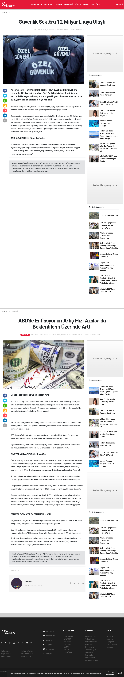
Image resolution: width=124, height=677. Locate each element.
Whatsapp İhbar (27, 654)
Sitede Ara (110, 636)
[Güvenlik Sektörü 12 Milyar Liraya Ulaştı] (43, 60)
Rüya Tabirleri (112, 644)
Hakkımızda (5, 651)
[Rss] (23, 643)
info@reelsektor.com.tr (34, 585)
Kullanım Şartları (27, 651)
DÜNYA (78, 4)
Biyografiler (111, 642)
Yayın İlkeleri (5, 654)
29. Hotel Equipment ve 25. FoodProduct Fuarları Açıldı (108, 225)
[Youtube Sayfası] (15, 643)
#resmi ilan (15, 571)
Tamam (111, 675)
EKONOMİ (48, 4)
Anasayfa (5, 12)
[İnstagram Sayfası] (10, 643)
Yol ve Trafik (90, 639)
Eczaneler (89, 644)
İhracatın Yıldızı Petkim (109, 215)
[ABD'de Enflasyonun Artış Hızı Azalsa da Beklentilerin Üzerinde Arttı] (43, 364)
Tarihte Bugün (90, 650)
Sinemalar (89, 652)
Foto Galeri (50, 631)
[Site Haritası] (28, 643)
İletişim (49, 654)
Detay (111, 672)
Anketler (110, 639)
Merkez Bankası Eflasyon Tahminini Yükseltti (107, 123)
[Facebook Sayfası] (2, 643)
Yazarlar (49, 640)
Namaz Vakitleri (91, 642)
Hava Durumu (90, 636)
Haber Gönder (26, 656)
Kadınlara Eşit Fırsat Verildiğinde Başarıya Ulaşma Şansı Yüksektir (109, 245)
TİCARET (58, 4)
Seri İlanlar (89, 655)
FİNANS (86, 4)
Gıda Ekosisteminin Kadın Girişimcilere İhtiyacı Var (107, 113)
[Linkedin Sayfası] (19, 643)
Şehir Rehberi (90, 658)
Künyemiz (50, 649)
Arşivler (49, 645)
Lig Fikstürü (89, 647)
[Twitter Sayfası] (6, 643)
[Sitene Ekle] (32, 643)
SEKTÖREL (96, 4)
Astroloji (110, 647)
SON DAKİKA (36, 4)
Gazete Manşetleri (92, 660)
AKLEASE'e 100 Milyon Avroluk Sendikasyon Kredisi (108, 158)
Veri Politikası (6, 656)
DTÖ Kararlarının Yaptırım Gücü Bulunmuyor (106, 235)
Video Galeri (51, 636)
